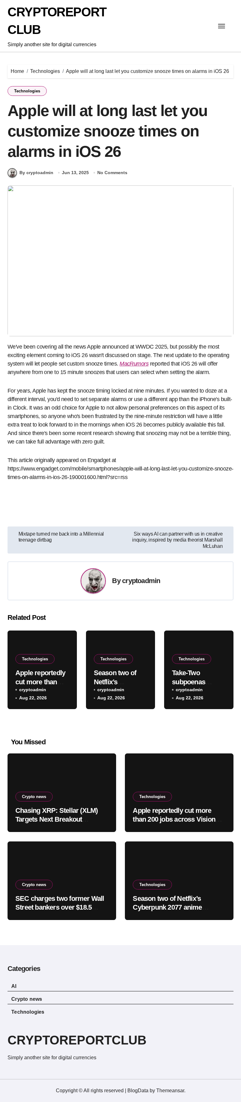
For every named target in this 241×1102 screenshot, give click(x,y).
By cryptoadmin (36, 172)
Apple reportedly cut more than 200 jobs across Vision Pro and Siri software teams (174, 819)
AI (13, 986)
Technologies (27, 91)
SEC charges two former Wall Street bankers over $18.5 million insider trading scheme (60, 907)
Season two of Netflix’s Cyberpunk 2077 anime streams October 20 (167, 907)
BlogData (137, 1090)
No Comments (112, 172)
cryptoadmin (141, 581)
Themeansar (170, 1090)
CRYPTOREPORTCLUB (77, 1040)
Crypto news (34, 796)
